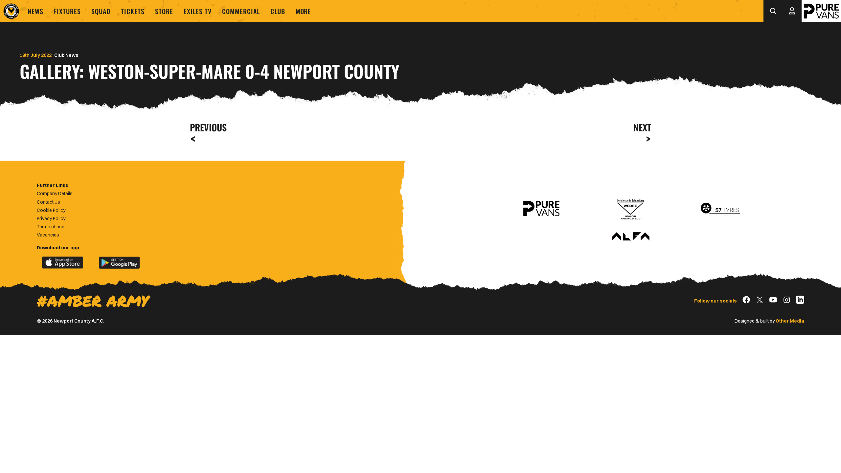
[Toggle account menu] (792, 11)
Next (642, 127)
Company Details (55, 193)
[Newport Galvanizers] (630, 208)
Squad (100, 11)
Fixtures (67, 11)
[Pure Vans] (821, 11)
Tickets (133, 11)
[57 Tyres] (720, 208)
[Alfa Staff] (630, 236)
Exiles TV (198, 11)
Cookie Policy (51, 210)
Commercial (241, 11)
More (303, 11)
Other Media (790, 321)
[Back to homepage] (11, 11)
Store (164, 11)
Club (277, 11)
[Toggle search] (773, 11)
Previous (206, 127)
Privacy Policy (51, 218)
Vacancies (48, 235)
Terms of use (50, 227)
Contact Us (48, 202)
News (35, 11)
